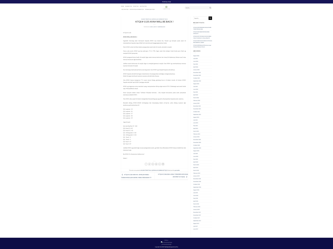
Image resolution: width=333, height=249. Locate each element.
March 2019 (196, 170)
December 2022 (197, 72)
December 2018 (197, 178)
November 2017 (197, 215)
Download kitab (150, 9)
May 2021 (195, 125)
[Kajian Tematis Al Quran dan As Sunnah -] (166, 7)
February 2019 (196, 173)
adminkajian (161, 26)
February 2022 (196, 100)
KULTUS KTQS (125, 9)
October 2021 (196, 111)
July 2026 (195, 58)
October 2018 (196, 184)
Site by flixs (175, 247)
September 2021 (197, 114)
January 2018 (196, 209)
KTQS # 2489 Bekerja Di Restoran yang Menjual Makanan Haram (202, 46)
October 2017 (196, 218)
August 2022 (196, 83)
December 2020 (197, 139)
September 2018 (197, 187)
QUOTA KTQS (143, 6)
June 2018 (195, 195)
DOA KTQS (135, 6)
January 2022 (196, 103)
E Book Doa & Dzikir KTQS (137, 9)
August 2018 (196, 190)
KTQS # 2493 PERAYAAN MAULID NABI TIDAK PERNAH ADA (202, 28)
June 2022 (195, 89)
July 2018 (195, 192)
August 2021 (196, 117)
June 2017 (195, 229)
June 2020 (195, 156)
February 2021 (196, 134)
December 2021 (197, 106)
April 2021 (195, 128)
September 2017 (197, 220)
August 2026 (196, 55)
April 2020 (195, 162)
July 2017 (195, 226)
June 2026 (195, 61)
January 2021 (196, 136)
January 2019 (196, 176)
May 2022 (195, 92)
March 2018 (196, 204)
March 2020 (196, 164)
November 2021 (197, 108)
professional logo (166, 244)
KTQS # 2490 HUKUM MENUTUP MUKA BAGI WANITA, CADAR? (202, 41)
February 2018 (196, 206)
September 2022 (197, 81)
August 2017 (196, 223)
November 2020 (197, 142)
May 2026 (195, 64)
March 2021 (196, 131)
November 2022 (197, 75)
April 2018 (195, 201)
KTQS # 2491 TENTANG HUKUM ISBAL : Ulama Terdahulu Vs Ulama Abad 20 (202, 37)
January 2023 (196, 69)
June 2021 (195, 122)
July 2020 (195, 153)
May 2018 (195, 198)
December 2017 (197, 212)
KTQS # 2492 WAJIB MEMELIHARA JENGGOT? (201, 32)
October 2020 (196, 145)
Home (122, 6)
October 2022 (196, 78)
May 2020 (195, 159)
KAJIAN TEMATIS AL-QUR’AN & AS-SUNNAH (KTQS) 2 (154, 19)
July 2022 (195, 86)
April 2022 (195, 94)
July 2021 (195, 120)
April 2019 (195, 167)
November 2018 (197, 181)
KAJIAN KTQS (128, 6)
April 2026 (195, 67)
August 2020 (196, 150)
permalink (177, 170)
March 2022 (196, 97)
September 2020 (197, 148)
